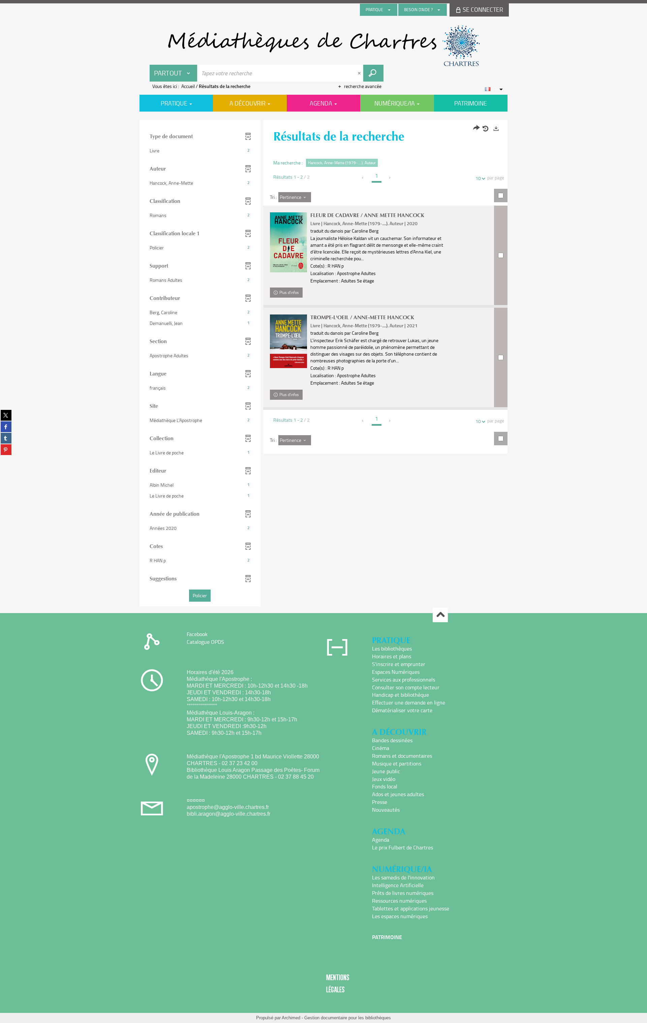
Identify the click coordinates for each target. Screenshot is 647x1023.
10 (478, 178)
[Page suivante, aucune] (390, 178)
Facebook (197, 634)
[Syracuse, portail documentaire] (323, 46)
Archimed (291, 1017)
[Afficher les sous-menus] (389, 10)
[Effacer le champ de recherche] (360, 73)
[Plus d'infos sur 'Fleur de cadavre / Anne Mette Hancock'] (288, 242)
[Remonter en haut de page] (440, 615)
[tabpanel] (323, 364)
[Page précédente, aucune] (363, 178)
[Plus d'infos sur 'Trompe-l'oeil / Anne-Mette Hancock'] (288, 341)
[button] (200, 151)
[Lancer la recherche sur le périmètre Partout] (373, 73)
